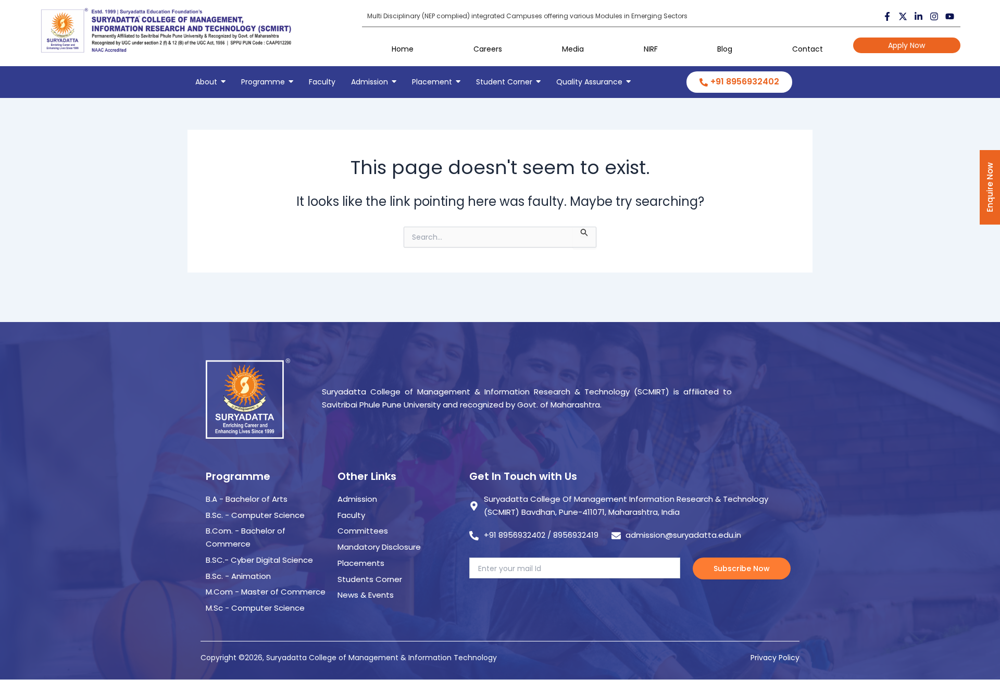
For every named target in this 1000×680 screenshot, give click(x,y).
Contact (807, 49)
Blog (724, 49)
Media (573, 49)
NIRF (651, 49)
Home (403, 49)
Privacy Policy (775, 657)
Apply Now (906, 45)
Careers (487, 49)
